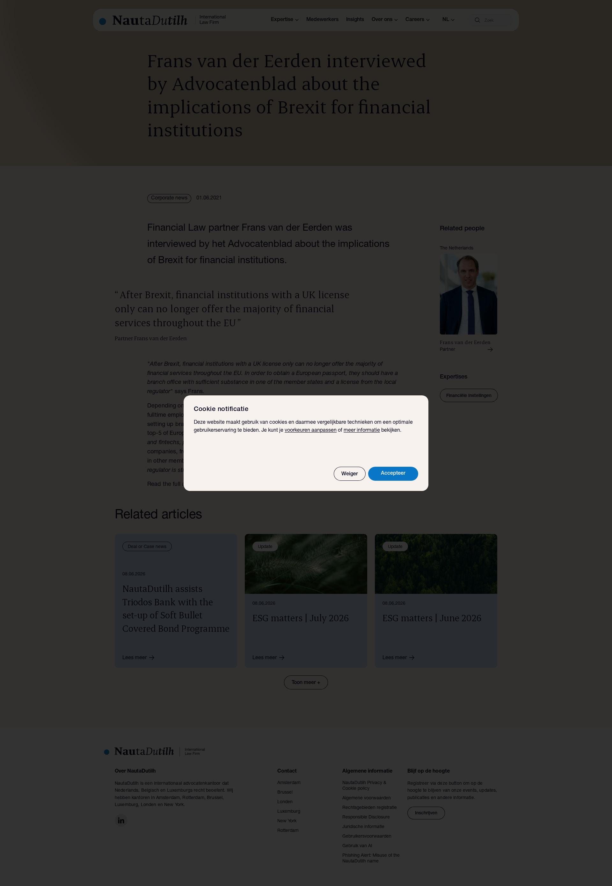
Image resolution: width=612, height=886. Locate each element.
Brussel (285, 792)
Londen (285, 802)
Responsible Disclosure (366, 817)
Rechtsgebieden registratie (369, 808)
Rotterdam (288, 831)
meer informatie (362, 430)
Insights (355, 20)
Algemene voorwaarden (366, 798)
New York (286, 821)
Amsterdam (289, 783)
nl (445, 20)
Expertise (282, 20)
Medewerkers (322, 20)
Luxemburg (288, 812)
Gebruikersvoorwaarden (366, 836)
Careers (414, 20)
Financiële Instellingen (469, 396)
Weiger (349, 474)
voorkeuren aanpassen (311, 430)
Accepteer (393, 473)
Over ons (382, 20)
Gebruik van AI (357, 846)
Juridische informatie (363, 827)
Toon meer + (306, 683)
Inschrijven (426, 813)
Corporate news (169, 198)
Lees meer (134, 658)
